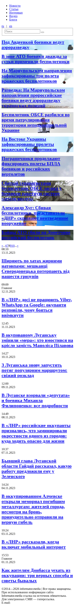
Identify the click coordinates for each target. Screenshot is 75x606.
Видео (13, 16)
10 (13, 245)
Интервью (16, 12)
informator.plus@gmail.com (28, 602)
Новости (15, 5)
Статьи (13, 9)
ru (3, 26)
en (10, 26)
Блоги (13, 19)
